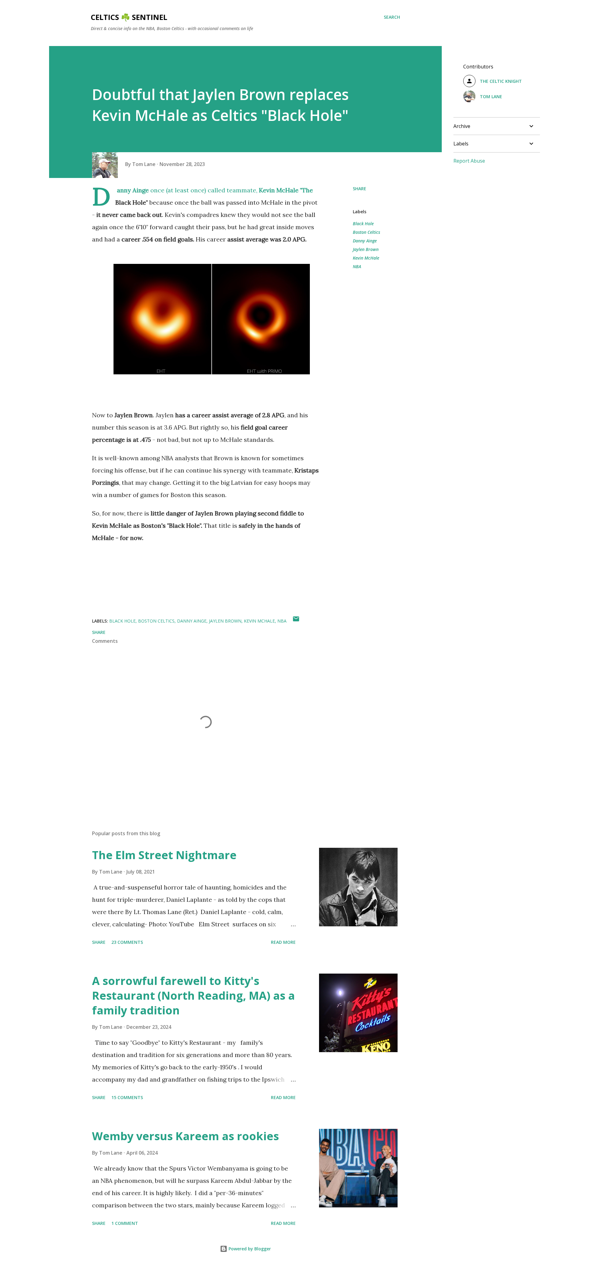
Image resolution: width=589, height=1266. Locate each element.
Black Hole (363, 223)
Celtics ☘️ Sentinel (129, 17)
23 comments (127, 942)
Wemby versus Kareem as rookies (185, 1136)
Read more (283, 942)
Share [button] (359, 188)
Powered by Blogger (249, 1249)
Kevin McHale (366, 258)
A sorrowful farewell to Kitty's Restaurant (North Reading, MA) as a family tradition (193, 995)
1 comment (124, 1223)
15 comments (127, 1097)
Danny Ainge (365, 241)
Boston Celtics (366, 232)
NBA (357, 266)
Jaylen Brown (366, 249)
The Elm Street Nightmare (164, 855)
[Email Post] (296, 621)
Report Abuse (469, 160)
